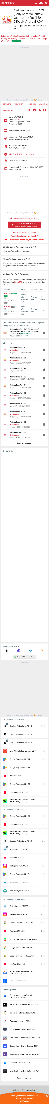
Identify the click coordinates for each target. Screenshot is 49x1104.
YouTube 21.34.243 (17, 857)
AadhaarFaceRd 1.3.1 (18, 385)
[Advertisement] (24, 73)
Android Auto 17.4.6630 (19, 882)
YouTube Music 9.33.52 (19, 792)
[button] (29, 110)
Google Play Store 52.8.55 (20, 784)
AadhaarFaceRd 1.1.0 (18, 422)
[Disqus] (24, 547)
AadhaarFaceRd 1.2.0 (18, 404)
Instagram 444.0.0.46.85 (19, 914)
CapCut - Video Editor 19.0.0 (21, 743)
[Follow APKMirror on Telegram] (30, 652)
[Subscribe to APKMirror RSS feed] (42, 652)
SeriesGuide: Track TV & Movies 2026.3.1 (26, 1054)
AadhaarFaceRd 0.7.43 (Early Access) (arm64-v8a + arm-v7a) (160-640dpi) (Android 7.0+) (24, 331)
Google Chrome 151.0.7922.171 (22, 956)
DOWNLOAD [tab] (7, 104)
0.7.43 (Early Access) (9, 39)
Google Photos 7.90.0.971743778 (22, 948)
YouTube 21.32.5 (16, 776)
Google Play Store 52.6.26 (20, 767)
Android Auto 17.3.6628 (19, 849)
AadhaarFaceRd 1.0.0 (18, 432)
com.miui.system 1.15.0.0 (19, 891)
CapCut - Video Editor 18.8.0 (21, 726)
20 (19, 119)
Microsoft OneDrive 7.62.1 (20, 1063)
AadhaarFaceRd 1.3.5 (18, 368)
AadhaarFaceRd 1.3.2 (18, 377)
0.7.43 (8, 293)
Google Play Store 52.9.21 (20, 874)
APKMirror (10, 3)
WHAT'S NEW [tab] (19, 104)
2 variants (15, 396)
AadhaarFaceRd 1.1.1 (18, 412)
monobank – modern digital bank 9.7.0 (24, 1071)
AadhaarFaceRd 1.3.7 (18, 347)
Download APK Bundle (26, 225)
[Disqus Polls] (24, 484)
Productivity (9, 110)
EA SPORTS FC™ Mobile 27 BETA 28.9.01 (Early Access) (22, 801)
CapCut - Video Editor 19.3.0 (21, 841)
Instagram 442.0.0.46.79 (19, 866)
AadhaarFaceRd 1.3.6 (18, 358)
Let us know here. (29, 1090)
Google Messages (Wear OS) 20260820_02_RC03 (21, 996)
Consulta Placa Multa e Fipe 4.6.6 (22, 1029)
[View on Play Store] (34, 110)
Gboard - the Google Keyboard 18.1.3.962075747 (22, 972)
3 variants (15, 350)
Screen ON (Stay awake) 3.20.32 (22, 1013)
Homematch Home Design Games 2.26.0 (26, 1038)
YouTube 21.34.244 (17, 931)
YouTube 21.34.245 (17, 964)
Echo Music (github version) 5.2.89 (23, 751)
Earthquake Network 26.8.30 (20, 1021)
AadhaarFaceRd (39, 36)
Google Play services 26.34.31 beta (23, 939)
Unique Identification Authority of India (15, 36)
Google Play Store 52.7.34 (20, 759)
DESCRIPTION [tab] (31, 104)
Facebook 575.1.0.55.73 (19, 981)
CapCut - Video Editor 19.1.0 (21, 734)
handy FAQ (18, 282)
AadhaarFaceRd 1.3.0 (18, 393)
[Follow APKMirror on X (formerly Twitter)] (7, 652)
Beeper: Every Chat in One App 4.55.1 (24, 1046)
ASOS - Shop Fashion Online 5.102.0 (24, 1005)
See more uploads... (24, 443)
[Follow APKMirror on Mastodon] (18, 652)
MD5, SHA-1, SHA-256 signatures (21, 154)
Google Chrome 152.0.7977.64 (21, 923)
